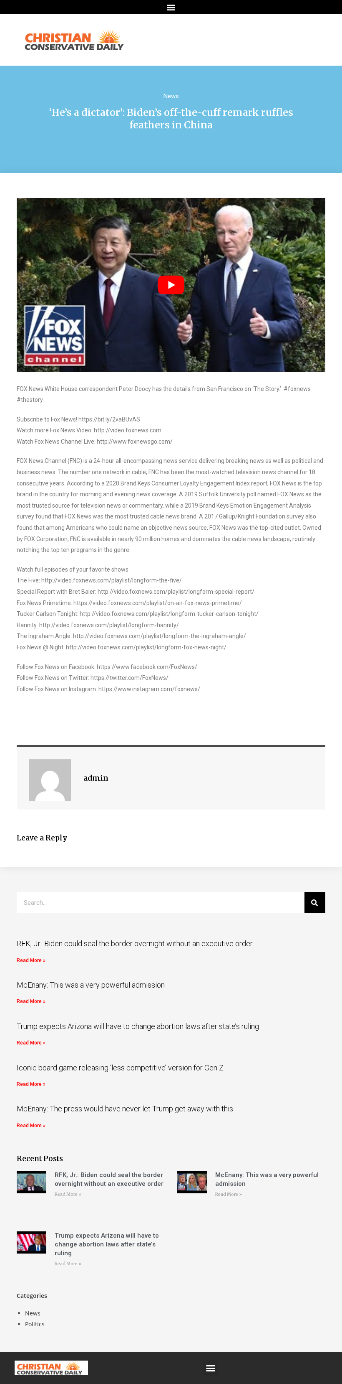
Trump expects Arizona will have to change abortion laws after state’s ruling (138, 1026)
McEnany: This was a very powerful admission (91, 985)
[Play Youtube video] (171, 285)
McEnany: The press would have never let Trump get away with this (125, 1108)
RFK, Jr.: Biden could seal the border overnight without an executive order (135, 943)
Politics (35, 1324)
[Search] (314, 902)
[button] (171, 7)
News (171, 96)
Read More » (31, 960)
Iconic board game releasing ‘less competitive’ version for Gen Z (120, 1067)
